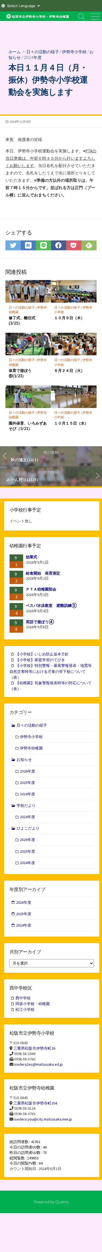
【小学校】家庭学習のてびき (40, 659)
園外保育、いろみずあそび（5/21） (28, 426)
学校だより (26, 805)
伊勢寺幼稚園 (31, 748)
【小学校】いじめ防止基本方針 (42, 654)
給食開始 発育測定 (43, 573)
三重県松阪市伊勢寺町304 (35, 1103)
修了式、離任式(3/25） (22, 320)
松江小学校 (25, 1009)
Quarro (62, 1201)
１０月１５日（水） (71, 423)
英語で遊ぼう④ (40, 621)
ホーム (14, 51)
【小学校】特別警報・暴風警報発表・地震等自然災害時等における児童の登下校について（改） (51, 671)
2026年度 (27, 771)
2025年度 (27, 782)
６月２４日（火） (69, 370)
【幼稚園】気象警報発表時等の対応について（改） (51, 685)
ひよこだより (28, 828)
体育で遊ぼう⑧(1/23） (20, 373)
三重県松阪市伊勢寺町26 (34, 1048)
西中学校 (23, 998)
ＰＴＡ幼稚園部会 (41, 589)
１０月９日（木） (69, 317)
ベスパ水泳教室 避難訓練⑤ (51, 605)
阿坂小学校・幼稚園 (33, 1003)
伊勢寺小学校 (74, 51)
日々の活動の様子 (42, 51)
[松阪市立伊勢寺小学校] (37, 16)
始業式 (31, 556)
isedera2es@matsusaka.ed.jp (38, 1064)
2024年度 (33, 57)
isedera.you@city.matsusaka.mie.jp (43, 1119)
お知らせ (24, 759)
